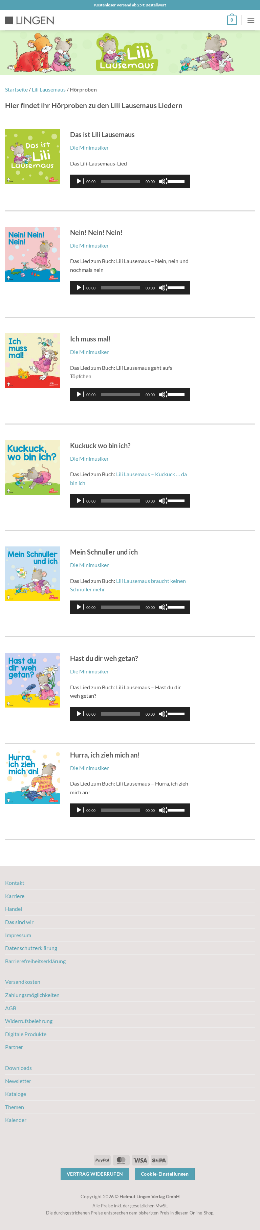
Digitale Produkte (25, 1034)
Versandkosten (22, 981)
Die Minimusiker (89, 147)
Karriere (14, 896)
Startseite (16, 89)
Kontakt (14, 882)
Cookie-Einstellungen (165, 1174)
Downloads (18, 1068)
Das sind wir (19, 922)
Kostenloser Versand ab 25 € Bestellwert (130, 4)
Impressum (18, 935)
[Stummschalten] (163, 181)
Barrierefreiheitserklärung (35, 961)
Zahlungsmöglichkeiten (32, 995)
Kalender (15, 1120)
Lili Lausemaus (49, 89)
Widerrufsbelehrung (28, 1021)
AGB (10, 1008)
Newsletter (18, 1081)
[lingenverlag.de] (34, 20)
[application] (130, 181)
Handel (13, 908)
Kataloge (15, 1094)
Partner (14, 1047)
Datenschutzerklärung (31, 948)
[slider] (177, 181)
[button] (232, 20)
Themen (14, 1107)
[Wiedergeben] (79, 181)
